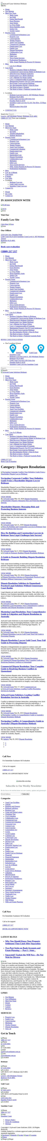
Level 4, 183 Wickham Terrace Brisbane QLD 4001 (11, 1077)
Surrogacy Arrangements (13, 890)
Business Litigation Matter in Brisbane (23, 70)
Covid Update (10, 834)
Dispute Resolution (16, 50)
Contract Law (10, 826)
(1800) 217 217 (6, 118)
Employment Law (16, 46)
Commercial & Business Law (20, 35)
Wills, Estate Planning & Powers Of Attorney (25, 62)
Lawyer (8, 867)
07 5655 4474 (5, 1090)
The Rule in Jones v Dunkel (19, 87)
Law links (8, 178)
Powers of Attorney (12, 876)
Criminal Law (10, 836)
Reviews (8, 1009)
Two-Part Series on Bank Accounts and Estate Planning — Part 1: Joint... (22, 949)
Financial (8, 855)
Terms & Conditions (12, 1122)
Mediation (13, 54)
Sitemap (8, 1124)
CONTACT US (10, 110)
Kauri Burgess (15, 21)
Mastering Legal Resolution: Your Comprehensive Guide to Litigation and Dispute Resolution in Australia (23, 614)
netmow (6, 739)
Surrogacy (8, 888)
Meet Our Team (10, 13)
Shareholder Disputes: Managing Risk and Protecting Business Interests (20, 508)
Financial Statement (12, 857)
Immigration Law (16, 155)
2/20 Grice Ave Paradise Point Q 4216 (8, 1099)
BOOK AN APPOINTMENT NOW (15, 929)
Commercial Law (30, 687)
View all (8, 1029)
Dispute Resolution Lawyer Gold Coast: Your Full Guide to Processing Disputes (23, 641)
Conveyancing (15, 39)
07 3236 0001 (5, 1044)
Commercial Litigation (17, 44)
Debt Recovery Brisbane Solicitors (22, 74)
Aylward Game (8, 499)
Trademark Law (10, 894)
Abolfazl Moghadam (17, 133)
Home (7, 9)
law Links (8, 194)
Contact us (9, 196)
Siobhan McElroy (16, 135)
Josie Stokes (14, 23)
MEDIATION (10, 875)
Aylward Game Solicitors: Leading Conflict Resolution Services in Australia (20, 696)
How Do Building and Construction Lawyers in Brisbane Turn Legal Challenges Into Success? (22, 534)
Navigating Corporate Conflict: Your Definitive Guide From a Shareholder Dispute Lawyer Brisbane (22, 480)
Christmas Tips (10, 814)
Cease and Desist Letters (13, 812)
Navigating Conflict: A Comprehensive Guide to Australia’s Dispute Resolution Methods (22, 722)
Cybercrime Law (11, 838)
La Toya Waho (15, 25)
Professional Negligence (18, 60)
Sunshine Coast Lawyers (18, 186)
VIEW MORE (6, 497)
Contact (8, 1005)
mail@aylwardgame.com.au (10, 1052)
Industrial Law (10, 863)
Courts (7, 832)
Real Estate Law (11, 882)
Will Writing (9, 900)
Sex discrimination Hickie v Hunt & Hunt (24, 85)
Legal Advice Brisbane (13, 871)
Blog (7, 64)
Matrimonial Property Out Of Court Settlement (26, 81)
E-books (8, 176)
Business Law (10, 810)
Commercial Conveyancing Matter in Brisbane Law (27, 72)
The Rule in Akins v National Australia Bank (25, 89)
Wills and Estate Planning (14, 902)
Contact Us (9, 188)
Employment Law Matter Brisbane (22, 76)
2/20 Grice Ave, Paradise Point (11, 236)
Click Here (5, 224)
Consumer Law (10, 824)
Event (7, 849)
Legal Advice (10, 869)
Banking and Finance (12, 806)
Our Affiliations (10, 999)
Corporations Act (11, 830)
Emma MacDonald (16, 19)
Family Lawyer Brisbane (13, 853)
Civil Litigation (10, 816)
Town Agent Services (17, 58)
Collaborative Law (16, 52)
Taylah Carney (15, 31)
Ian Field (13, 17)
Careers (7, 1007)
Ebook (7, 192)
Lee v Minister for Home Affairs (21, 77)
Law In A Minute (16, 66)
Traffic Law (9, 896)
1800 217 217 (5, 1040)
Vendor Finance (15, 40)
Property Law (14, 37)
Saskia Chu (13, 29)
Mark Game (14, 15)
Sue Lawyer (9, 886)
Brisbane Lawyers (16, 182)
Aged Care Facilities (17, 42)
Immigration (9, 859)
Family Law (14, 48)
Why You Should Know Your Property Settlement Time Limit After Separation (23, 942)
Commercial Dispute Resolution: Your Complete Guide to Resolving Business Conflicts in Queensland (22, 668)
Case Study (9, 68)
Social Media (9, 884)
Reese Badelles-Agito (17, 27)
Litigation (8, 873)
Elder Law (13, 56)
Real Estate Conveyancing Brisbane (22, 83)
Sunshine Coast (22, 237)
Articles (8, 804)
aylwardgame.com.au (8, 1055)
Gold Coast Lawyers (22, 100)
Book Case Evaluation (8, 461)
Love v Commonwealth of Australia (22, 79)
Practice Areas (10, 33)
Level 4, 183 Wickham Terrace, (19, 116)
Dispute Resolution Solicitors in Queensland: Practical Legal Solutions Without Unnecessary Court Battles (22, 585)
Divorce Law (9, 841)
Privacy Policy (10, 1120)
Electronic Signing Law (13, 845)
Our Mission (9, 11)
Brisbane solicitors (11, 808)
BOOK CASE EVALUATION (12, 339)
